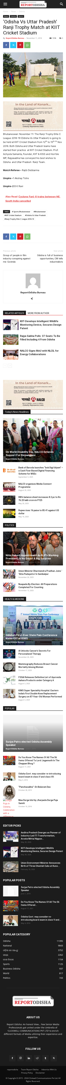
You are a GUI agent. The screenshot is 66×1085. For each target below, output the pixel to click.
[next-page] (10, 366)
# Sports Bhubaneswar (21, 211)
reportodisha (12, 1069)
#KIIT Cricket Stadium (13, 215)
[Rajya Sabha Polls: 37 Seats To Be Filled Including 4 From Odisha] (10, 339)
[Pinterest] (20, 45)
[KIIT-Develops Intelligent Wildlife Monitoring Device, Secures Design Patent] (10, 324)
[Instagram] (20, 1058)
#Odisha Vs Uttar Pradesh (35, 215)
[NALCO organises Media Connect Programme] (9, 487)
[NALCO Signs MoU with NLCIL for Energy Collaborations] (10, 354)
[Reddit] (37, 1058)
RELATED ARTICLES (14, 313)
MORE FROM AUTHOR (38, 313)
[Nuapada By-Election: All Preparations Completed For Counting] (9, 587)
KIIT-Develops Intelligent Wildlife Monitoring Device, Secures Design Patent (40, 325)
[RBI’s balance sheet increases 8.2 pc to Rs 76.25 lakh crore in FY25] (9, 500)
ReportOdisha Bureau (15, 38)
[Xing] (33, 299)
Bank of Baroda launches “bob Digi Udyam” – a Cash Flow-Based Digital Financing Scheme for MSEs (40, 470)
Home (5, 11)
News (13, 11)
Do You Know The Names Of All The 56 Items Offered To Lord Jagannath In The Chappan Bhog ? (38, 760)
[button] (5, 4)
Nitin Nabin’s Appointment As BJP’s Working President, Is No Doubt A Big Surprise (32, 557)
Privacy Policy (27, 1072)
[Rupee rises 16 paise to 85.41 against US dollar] (9, 513)
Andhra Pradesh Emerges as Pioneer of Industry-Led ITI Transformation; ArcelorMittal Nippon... (41, 835)
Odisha (22, 11)
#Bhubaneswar (40, 211)
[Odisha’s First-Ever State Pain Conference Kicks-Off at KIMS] (33, 625)
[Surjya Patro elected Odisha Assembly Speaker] (33, 733)
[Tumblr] (45, 1058)
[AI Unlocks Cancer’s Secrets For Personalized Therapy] (9, 653)
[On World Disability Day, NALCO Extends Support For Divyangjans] (33, 440)
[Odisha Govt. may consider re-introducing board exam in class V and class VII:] (9, 776)
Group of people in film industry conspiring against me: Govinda (16, 258)
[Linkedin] (29, 1058)
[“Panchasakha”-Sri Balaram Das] (9, 792)
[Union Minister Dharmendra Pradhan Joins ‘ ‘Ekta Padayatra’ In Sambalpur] (9, 574)
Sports (21, 16)
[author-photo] (33, 288)
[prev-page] (5, 366)
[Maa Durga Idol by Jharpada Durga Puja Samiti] (9, 808)
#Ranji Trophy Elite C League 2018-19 (19, 219)
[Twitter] (13, 45)
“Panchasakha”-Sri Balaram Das (34, 787)
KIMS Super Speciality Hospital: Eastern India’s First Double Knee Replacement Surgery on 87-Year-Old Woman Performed (40, 693)
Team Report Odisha (30, 1069)
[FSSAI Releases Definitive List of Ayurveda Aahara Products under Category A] (9, 680)
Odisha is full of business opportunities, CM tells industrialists (50, 258)
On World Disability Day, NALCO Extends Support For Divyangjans (30, 453)
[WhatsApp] (27, 45)
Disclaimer (40, 1072)
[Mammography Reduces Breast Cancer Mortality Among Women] (9, 667)
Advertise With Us (49, 1069)
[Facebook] (6, 45)
